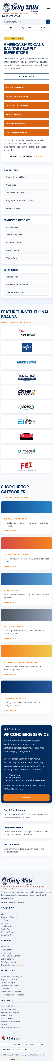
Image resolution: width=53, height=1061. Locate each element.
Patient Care (6, 1015)
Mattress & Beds (13, 242)
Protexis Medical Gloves (17, 284)
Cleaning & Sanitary (9, 1006)
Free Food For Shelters (11, 991)
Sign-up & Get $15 (9, 979)
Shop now (9, 530)
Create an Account (9, 917)
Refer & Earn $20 (8, 982)
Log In (10, 28)
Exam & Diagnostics (15, 235)
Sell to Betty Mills (8, 959)
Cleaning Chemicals (14, 698)
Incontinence (12, 227)
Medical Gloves (13, 208)
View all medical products (16, 322)
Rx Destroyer (12, 277)
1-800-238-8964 (16, 902)
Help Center (6, 950)
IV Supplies (11, 185)
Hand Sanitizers (13, 250)
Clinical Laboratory (15, 519)
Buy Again (5, 923)
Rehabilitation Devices (10, 1012)
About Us (5, 946)
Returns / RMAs (7, 932)
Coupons (5, 988)
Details (26, 797)
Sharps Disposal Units (16, 177)
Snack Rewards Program (11, 976)
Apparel (4, 1024)
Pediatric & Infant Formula (12, 1021)
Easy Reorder (26, 76)
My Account (26, 28)
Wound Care (11, 258)
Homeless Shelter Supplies (12, 995)
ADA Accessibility (8, 962)
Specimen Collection (16, 192)
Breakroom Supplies (10, 1027)
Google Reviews (12, 965)
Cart (43, 28)
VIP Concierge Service (10, 956)
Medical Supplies (8, 1009)
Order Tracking (7, 929)
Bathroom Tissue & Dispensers (20, 662)
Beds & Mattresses (13, 626)
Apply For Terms (8, 935)
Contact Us (6, 953)
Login (3, 914)
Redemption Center (10, 985)
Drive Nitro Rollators (15, 292)
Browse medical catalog (15, 497)
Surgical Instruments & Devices (20, 200)
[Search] (48, 21)
